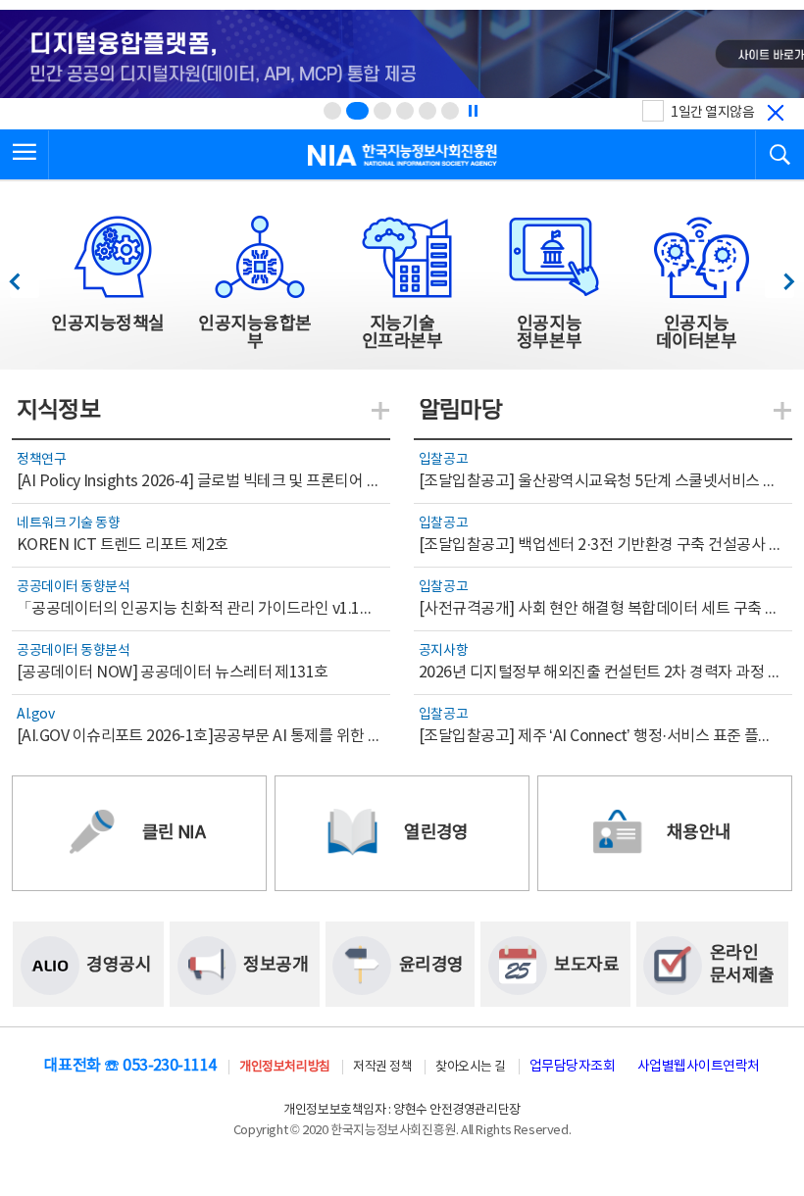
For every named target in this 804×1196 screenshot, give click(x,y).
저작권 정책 (382, 1067)
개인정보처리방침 (284, 1067)
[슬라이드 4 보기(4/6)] (405, 111)
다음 (779, 276)
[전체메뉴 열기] (24, 154)
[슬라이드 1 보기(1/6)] (332, 111)
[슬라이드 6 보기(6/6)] (450, 111)
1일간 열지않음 (712, 113)
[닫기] (775, 113)
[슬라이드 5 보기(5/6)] (427, 111)
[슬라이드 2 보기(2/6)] (357, 111)
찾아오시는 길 (470, 1067)
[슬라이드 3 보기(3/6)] (382, 111)
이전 (24, 276)
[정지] (472, 111)
